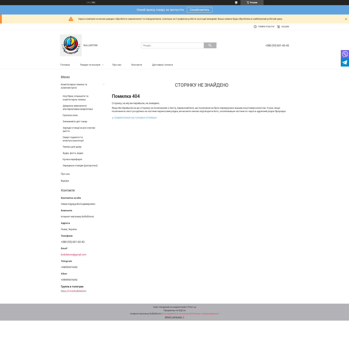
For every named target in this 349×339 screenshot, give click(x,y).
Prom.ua (192, 307)
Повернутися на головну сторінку (135, 117)
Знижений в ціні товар (75, 121)
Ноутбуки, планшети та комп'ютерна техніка (75, 98)
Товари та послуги (90, 64)
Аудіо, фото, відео (73, 153)
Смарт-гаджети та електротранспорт (73, 139)
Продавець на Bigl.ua (175, 310)
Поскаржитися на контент (176, 313)
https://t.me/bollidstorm (73, 291)
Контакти (136, 64)
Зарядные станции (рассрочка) (80, 165)
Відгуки (65, 180)
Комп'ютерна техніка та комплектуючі (74, 86)
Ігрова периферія (72, 159)
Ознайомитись (199, 9)
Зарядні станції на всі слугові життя (79, 129)
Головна (65, 64)
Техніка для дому (72, 146)
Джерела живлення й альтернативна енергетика (78, 107)
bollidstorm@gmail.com (73, 254)
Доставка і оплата (162, 64)
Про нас (116, 64)
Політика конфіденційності (205, 313)
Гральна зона (70, 115)
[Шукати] (210, 45)
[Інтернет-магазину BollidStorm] (71, 45)
